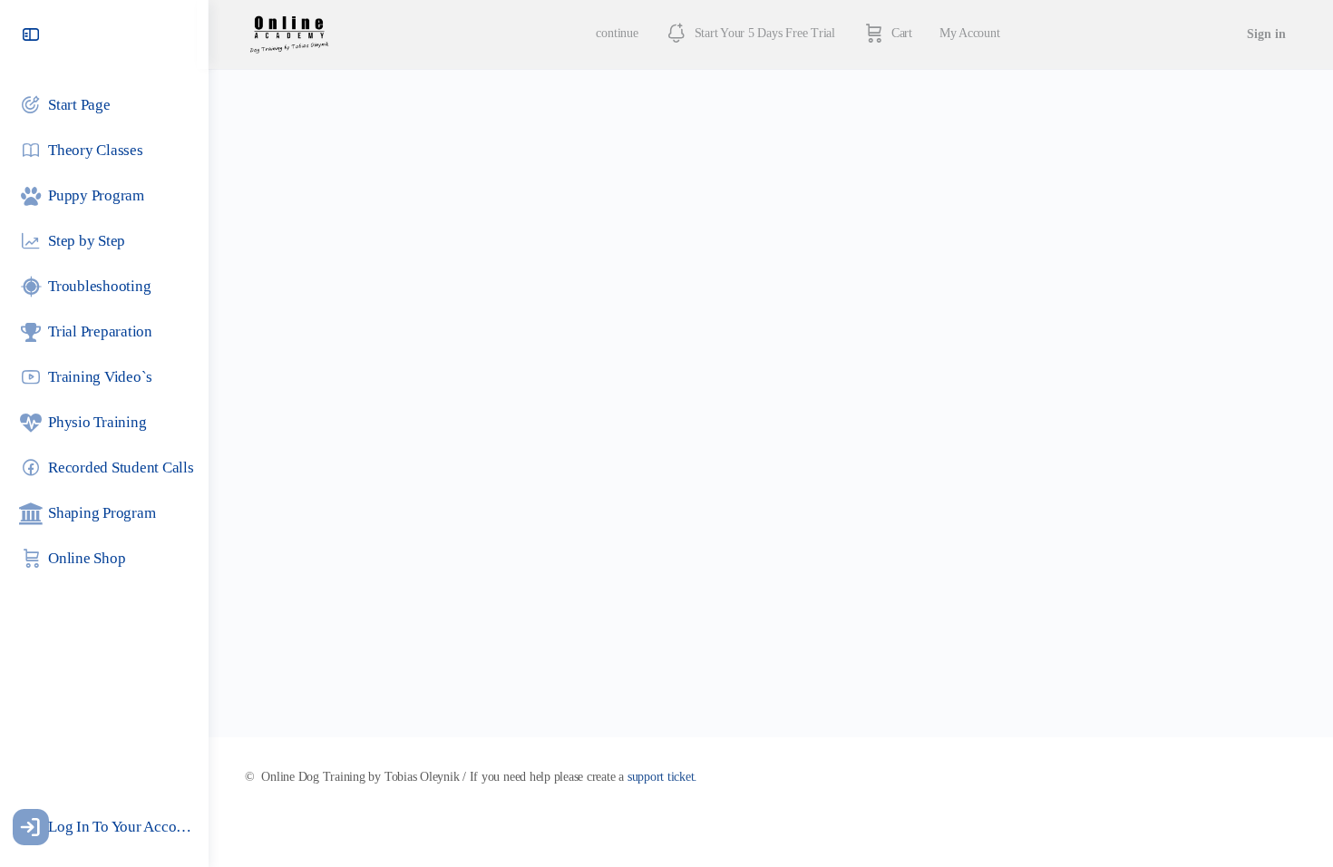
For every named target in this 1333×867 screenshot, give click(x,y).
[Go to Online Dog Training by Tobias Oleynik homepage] (289, 32)
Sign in (1266, 34)
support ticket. (662, 777)
